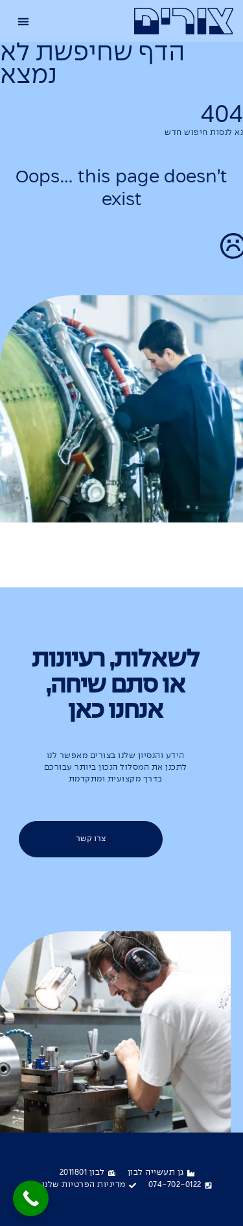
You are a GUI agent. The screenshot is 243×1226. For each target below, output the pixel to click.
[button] (23, 21)
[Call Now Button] (31, 1198)
